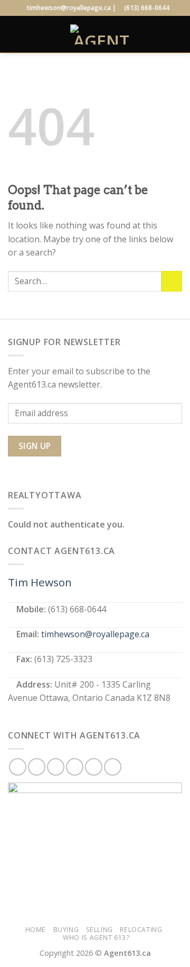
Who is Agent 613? (96, 937)
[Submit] (172, 281)
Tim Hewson (40, 582)
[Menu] (14, 34)
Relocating (141, 929)
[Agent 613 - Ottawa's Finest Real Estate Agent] (101, 34)
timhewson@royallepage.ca (95, 634)
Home (35, 929)
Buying (66, 929)
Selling (99, 929)
